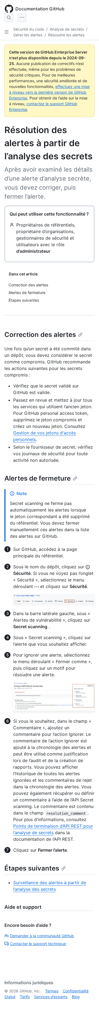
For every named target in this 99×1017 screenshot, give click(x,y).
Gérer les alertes (27, 35)
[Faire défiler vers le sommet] (86, 1005)
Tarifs (25, 996)
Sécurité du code (28, 29)
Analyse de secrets (67, 29)
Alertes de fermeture (37, 478)
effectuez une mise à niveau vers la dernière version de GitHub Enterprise (49, 92)
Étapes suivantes (31, 868)
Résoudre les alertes (66, 35)
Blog (76, 996)
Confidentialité (76, 991)
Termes (51, 991)
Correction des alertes (40, 335)
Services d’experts (50, 996)
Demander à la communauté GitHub (42, 935)
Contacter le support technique (38, 943)
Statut (9, 996)
